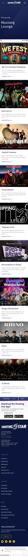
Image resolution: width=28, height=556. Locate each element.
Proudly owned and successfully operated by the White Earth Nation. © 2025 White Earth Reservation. (15, 549)
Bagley (6, 6)
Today (14, 398)
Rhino (4, 346)
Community (4, 485)
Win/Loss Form (5, 470)
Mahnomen (7, 9)
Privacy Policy (4, 509)
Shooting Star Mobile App (8, 515)
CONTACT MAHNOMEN (6, 437)
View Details (6, 76)
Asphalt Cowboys (9, 152)
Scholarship (4, 488)
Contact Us (4, 458)
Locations (3, 3)
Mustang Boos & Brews (11, 264)
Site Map (3, 506)
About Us (3, 467)
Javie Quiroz (7, 111)
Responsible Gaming (6, 512)
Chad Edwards (8, 190)
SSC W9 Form (4, 517)
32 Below (5, 383)
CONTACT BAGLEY (5, 446)
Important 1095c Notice (7, 473)
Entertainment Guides (6, 491)
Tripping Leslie (8, 227)
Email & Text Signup (6, 494)
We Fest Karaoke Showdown (14, 67)
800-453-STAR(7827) (6, 435)
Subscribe (6, 536)
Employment (4, 464)
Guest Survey (4, 461)
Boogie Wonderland (10, 308)
